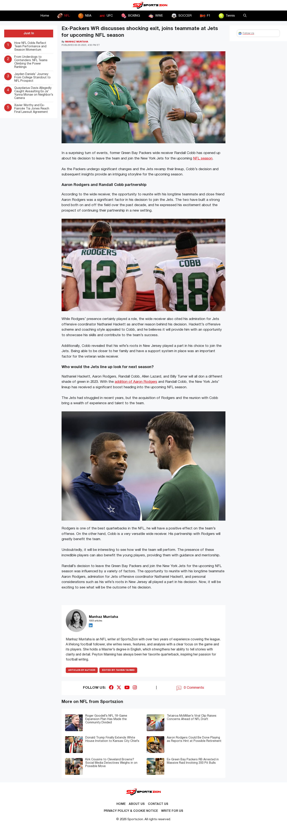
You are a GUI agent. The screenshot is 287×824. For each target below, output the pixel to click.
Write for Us (172, 811)
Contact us (158, 804)
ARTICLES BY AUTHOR (81, 670)
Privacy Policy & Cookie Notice (131, 811)
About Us (137, 804)
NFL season (202, 158)
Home (45, 15)
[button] (245, 16)
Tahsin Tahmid (118, 670)
